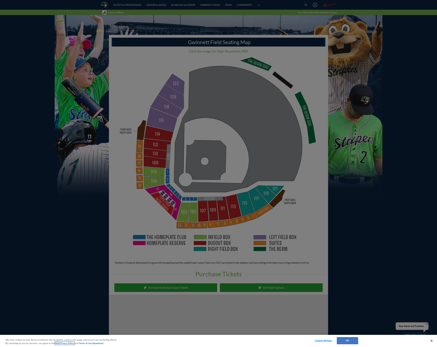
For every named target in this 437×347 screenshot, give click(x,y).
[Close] (431, 340)
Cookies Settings (323, 340)
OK (347, 340)
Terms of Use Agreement (91, 343)
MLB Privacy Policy (64, 343)
